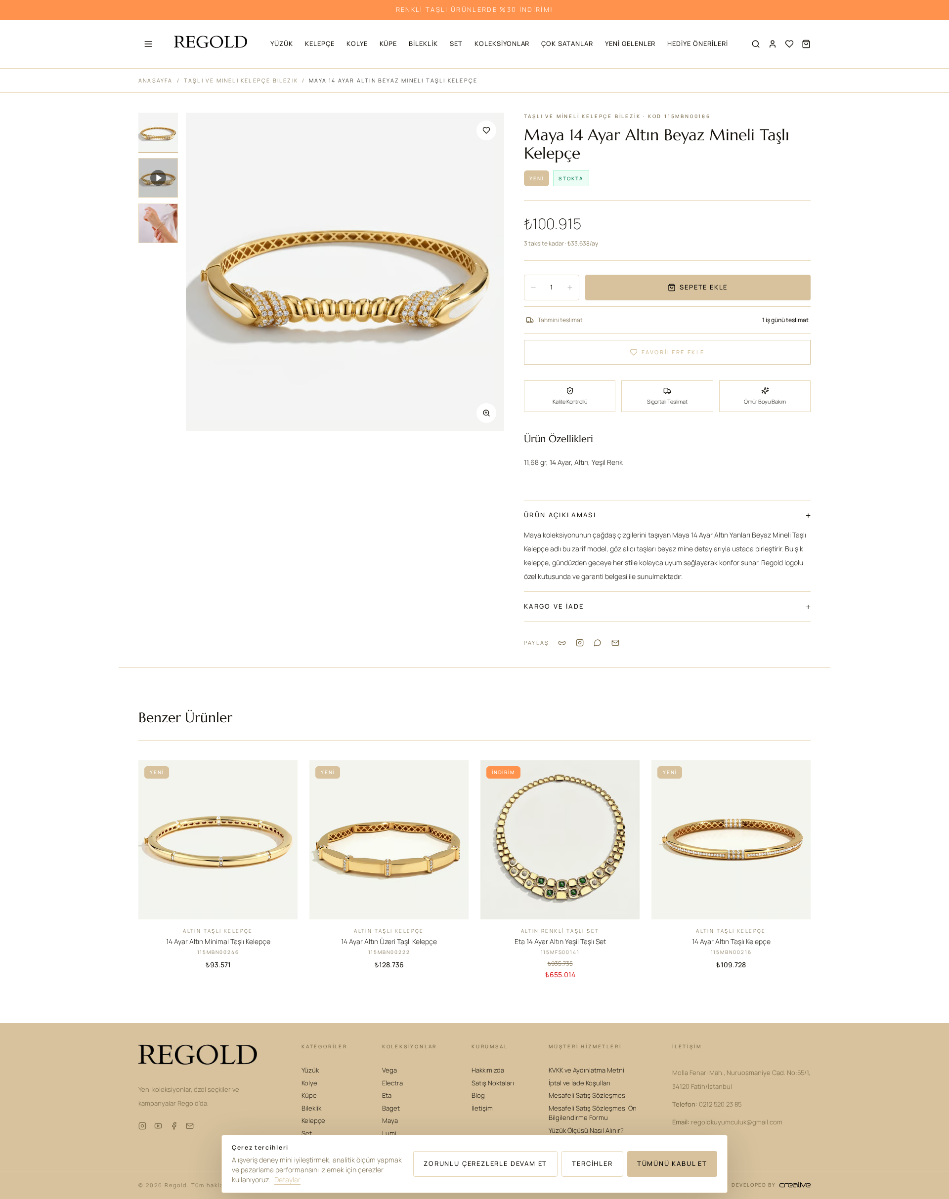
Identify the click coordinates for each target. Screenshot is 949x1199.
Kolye (357, 43)
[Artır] (570, 287)
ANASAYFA (155, 80)
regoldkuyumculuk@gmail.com (727, 1121)
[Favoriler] (789, 44)
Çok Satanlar (567, 43)
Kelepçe (320, 43)
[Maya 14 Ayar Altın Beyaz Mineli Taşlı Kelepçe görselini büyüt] (345, 272)
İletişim (482, 1108)
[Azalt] (533, 287)
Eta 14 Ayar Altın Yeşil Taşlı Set (560, 941)
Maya (390, 1120)
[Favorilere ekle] (486, 130)
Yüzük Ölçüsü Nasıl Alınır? (586, 1130)
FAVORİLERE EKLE (673, 352)
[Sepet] (806, 44)
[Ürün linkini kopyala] (562, 643)
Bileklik (423, 43)
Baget (391, 1108)
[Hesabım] (772, 44)
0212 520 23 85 (706, 1104)
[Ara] (755, 44)
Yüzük (281, 43)
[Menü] (148, 44)
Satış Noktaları (493, 1082)
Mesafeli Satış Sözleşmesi (588, 1095)
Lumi (389, 1133)
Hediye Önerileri (697, 43)
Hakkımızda (488, 1070)
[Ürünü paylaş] (580, 643)
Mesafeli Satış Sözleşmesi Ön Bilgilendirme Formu (593, 1113)
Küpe (388, 43)
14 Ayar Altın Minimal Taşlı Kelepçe (218, 941)
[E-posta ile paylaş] (615, 643)
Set (456, 43)
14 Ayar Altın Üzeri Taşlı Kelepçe (389, 941)
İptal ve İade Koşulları (579, 1082)
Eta (386, 1095)
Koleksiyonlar (501, 43)
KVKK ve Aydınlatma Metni (586, 1070)
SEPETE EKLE (704, 287)
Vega (389, 1070)
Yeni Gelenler (630, 43)
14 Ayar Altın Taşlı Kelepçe (731, 941)
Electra (392, 1082)
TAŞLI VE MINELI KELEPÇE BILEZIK (241, 80)
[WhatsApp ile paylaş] (598, 643)
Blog (478, 1095)
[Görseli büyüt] (486, 413)
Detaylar (287, 1179)
